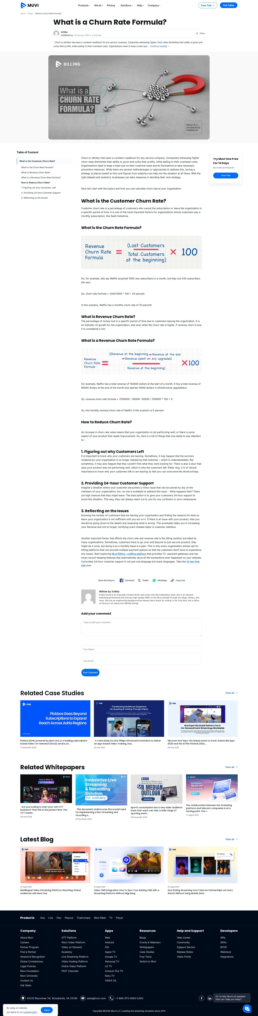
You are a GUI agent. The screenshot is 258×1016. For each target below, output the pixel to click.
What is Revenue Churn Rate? (35, 172)
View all (229, 692)
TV (110, 917)
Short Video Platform (73, 942)
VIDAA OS (110, 980)
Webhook (225, 951)
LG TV (108, 966)
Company (153, 5)
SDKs (223, 942)
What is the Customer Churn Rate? (37, 161)
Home (22, 13)
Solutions (125, 5)
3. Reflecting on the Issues (34, 197)
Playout (69, 917)
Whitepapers (147, 947)
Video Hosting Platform (75, 961)
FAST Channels (70, 970)
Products (83, 5)
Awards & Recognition (32, 956)
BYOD (223, 947)
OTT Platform (69, 937)
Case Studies (147, 951)
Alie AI (97, 5)
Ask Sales (228, 5)
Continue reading (159, 46)
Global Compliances (31, 961)
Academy (67, 951)
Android (109, 942)
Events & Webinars (150, 942)
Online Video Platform (74, 966)
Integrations (227, 956)
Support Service (186, 947)
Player (119, 917)
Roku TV (110, 975)
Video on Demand (72, 947)
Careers (24, 942)
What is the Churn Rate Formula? (37, 167)
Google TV (111, 956)
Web (107, 937)
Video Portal (184, 956)
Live (50, 917)
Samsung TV (112, 961)
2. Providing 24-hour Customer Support (40, 192)
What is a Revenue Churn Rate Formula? (41, 177)
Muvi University (29, 975)
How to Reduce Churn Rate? (35, 182)
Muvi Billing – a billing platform (129, 553)
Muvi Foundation (29, 970)
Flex (59, 917)
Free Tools (145, 956)
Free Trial (206, 5)
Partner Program (29, 947)
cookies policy (30, 1012)
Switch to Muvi (148, 961)
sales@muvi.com (96, 998)
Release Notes (185, 951)
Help (139, 5)
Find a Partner (28, 951)
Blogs (30, 13)
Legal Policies (28, 966)
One (42, 917)
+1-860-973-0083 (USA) (129, 998)
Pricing (111, 5)
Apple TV (110, 951)
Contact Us (26, 980)
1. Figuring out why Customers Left (38, 187)
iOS (107, 947)
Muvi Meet (100, 917)
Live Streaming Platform (75, 956)
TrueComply (83, 917)
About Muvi (26, 937)
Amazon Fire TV (114, 970)
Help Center (183, 937)
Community (183, 942)
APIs (222, 937)
